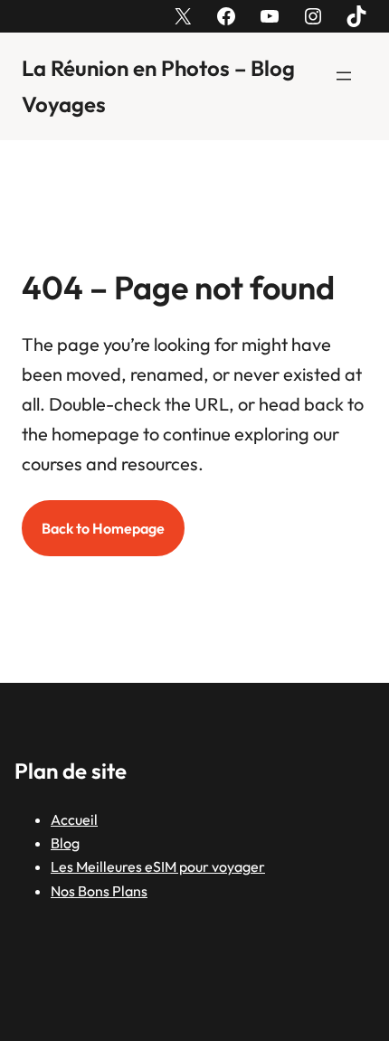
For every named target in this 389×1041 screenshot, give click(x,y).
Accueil (74, 819)
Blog (65, 843)
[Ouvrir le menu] (344, 76)
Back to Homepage (103, 528)
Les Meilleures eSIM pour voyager (158, 866)
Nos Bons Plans (99, 891)
